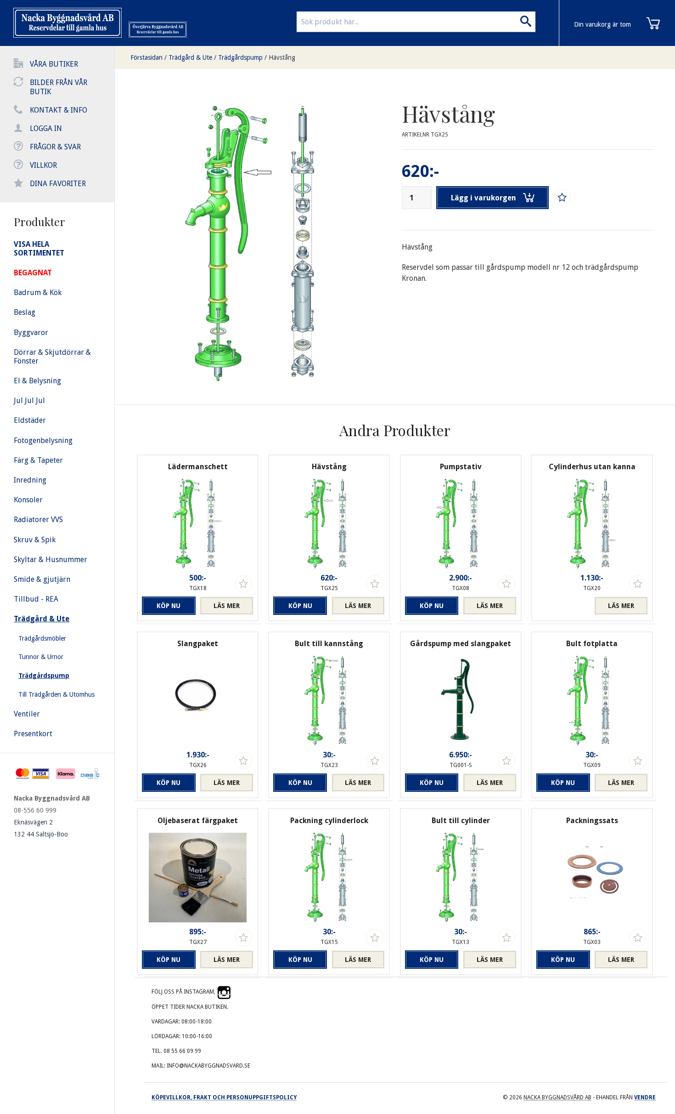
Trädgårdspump (240, 57)
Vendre (645, 1097)
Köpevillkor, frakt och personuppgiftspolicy (224, 1097)
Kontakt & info (58, 110)
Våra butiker (54, 64)
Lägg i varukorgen (483, 197)
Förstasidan (146, 57)
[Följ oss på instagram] (224, 992)
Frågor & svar (55, 146)
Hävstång (282, 57)
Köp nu (168, 605)
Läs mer (227, 605)
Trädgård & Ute (190, 57)
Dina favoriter (58, 183)
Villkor (43, 165)
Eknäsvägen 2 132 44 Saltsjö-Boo (41, 828)
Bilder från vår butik (58, 87)
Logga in (46, 128)
